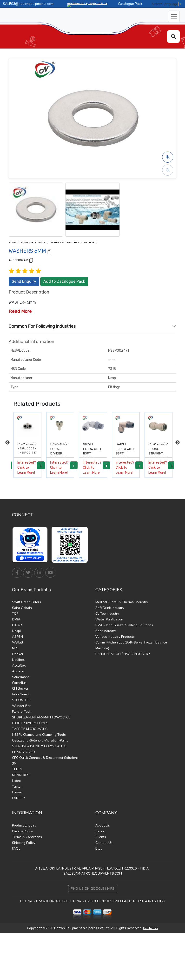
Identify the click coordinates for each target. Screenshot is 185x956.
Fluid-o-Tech (21, 711)
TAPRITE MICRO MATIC (29, 729)
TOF (15, 613)
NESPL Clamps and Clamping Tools (39, 734)
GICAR (17, 625)
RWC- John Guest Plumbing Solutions (124, 625)
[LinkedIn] (39, 573)
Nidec (16, 780)
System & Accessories (64, 242)
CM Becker (20, 688)
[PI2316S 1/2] (60, 426)
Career (100, 831)
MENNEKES (20, 775)
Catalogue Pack (130, 3)
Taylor (17, 786)
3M (14, 763)
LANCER (18, 798)
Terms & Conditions (27, 837)
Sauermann (21, 677)
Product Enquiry (24, 825)
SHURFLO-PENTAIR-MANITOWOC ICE (41, 717)
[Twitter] (28, 573)
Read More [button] (20, 311)
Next (177, 442)
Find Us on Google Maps (92, 888)
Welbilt (17, 642)
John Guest (20, 694)
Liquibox (18, 659)
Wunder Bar (21, 706)
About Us (102, 825)
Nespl (16, 631)
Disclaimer (150, 928)
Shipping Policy (23, 842)
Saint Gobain (22, 608)
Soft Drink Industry (109, 608)
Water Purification (33, 242)
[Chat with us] (31, 544)
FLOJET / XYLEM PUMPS (30, 723)
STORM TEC (21, 700)
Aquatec (18, 671)
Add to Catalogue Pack (64, 281)
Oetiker (17, 654)
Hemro (17, 792)
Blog (98, 848)
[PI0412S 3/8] (158, 426)
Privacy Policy (22, 831)
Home (12, 242)
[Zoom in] (167, 157)
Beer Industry (105, 631)
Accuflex (19, 665)
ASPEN (17, 636)
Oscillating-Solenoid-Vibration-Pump (40, 740)
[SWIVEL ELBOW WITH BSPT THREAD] (93, 426)
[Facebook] (17, 573)
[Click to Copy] (49, 251)
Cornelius (19, 682)
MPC (15, 648)
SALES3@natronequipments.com (28, 3)
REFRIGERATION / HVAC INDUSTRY (122, 654)
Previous (7, 442)
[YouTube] (50, 573)
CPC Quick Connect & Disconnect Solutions (45, 757)
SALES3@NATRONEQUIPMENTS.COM (92, 873)
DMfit (16, 619)
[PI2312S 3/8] (27, 426)
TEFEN (17, 769)
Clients (100, 837)
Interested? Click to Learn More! (26, 467)
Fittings (89, 242)
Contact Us (103, 842)
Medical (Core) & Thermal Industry (121, 602)
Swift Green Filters (26, 602)
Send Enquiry (24, 281)
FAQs (16, 848)
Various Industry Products (115, 636)
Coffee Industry (107, 613)
